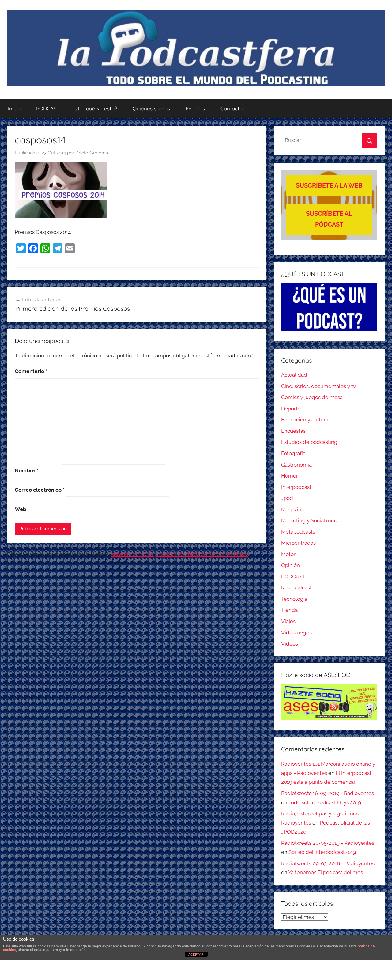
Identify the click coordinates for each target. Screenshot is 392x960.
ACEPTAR (196, 954)
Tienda (289, 610)
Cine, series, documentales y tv (318, 386)
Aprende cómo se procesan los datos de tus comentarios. (179, 554)
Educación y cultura (304, 420)
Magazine (292, 509)
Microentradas (298, 543)
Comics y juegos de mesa (312, 397)
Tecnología (294, 599)
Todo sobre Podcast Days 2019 (324, 802)
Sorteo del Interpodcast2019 (322, 852)
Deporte (291, 409)
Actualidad (294, 375)
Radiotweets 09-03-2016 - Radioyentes (328, 863)
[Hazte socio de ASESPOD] (329, 702)
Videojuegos (296, 633)
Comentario (31, 371)
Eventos (195, 108)
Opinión (290, 565)
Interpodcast (296, 487)
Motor (288, 554)
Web (20, 509)
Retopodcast (296, 588)
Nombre (26, 470)
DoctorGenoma (91, 153)
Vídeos (289, 644)
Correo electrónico (40, 490)
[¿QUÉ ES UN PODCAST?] (329, 307)
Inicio (14, 108)
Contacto (232, 108)
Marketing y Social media (311, 520)
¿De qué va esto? (96, 108)
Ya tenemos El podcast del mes (325, 872)
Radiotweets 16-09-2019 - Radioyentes (327, 793)
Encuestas (293, 431)
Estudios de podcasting (309, 442)
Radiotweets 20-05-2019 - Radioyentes (327, 843)
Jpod (287, 498)
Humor (289, 476)
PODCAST (48, 108)
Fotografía (293, 453)
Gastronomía (296, 465)
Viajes (288, 621)
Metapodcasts (298, 532)
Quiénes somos (151, 108)
